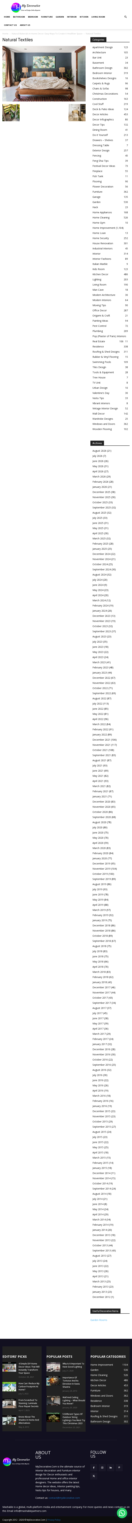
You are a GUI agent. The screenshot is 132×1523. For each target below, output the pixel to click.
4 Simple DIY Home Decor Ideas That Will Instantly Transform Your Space (29, 1368)
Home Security (100, 238)
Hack (95, 207)
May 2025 (97, 528)
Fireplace (97, 171)
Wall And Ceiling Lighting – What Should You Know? (74, 1400)
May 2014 (97, 1209)
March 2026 (99, 476)
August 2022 (99, 698)
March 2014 (99, 1219)
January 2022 (99, 734)
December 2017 (101, 987)
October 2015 (100, 1121)
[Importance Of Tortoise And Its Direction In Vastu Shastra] (53, 1381)
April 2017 (97, 1028)
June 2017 (97, 1018)
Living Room (98, 16)
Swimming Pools (101, 362)
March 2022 (99, 724)
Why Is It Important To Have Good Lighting (73, 1365)
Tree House (99, 377)
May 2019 (97, 899)
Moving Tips (99, 305)
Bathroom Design (102, 67)
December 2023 (101, 615)
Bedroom (33, 16)
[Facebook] (93, 1467)
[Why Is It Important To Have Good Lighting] (53, 1367)
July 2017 (97, 1013)
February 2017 (100, 1039)
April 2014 (97, 1214)
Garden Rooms (98, 1320)
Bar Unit (97, 57)
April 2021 (97, 781)
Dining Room (99, 129)
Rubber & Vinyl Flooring (105, 356)
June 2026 (97, 461)
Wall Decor (98, 413)
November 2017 (101, 992)
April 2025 (97, 533)
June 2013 (97, 1266)
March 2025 (99, 538)
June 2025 (97, 523)
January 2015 (99, 1168)
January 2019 (99, 920)
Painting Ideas (100, 320)
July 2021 (97, 765)
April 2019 (97, 904)
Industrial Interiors (102, 248)
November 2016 (101, 1054)
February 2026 (100, 481)
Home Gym (98, 222)
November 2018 (101, 930)
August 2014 (99, 1193)
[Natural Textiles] (44, 100)
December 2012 (101, 1297)
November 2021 (101, 744)
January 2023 (99, 672)
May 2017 (97, 1023)
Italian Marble (100, 264)
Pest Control (99, 325)
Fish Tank (97, 176)
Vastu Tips (98, 398)
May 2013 (97, 1271)
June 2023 (97, 646)
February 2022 (100, 729)
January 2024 (99, 610)
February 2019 (100, 915)
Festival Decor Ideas (103, 166)
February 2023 (100, 667)
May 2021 (97, 775)
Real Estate (98, 341)
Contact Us (10, 25)
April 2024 (97, 595)
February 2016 (100, 1100)
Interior (72, 16)
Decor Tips (98, 124)
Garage (96, 196)
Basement (98, 62)
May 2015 (97, 1147)
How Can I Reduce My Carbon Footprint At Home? (29, 1386)
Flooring (97, 181)
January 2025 (99, 548)
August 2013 (99, 1255)
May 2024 (97, 590)
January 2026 (99, 486)
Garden (60, 16)
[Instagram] (102, 1467)
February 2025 (100, 543)
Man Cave (98, 289)
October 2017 (100, 997)
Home (7, 16)
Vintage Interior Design (105, 408)
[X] (93, 1476)
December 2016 (101, 1049)
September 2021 (101, 755)
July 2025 (97, 517)
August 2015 (99, 1131)
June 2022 (97, 708)
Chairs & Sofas (100, 88)
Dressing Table (100, 145)
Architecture (99, 52)
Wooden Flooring (102, 429)
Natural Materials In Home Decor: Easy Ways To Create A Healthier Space (47, 33)
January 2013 (99, 1291)
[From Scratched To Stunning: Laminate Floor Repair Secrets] (9, 1403)
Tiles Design (99, 367)
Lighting (96, 279)
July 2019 (97, 889)
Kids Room (98, 269)
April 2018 (97, 966)
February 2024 (100, 605)
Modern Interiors (101, 300)
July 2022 (97, 703)
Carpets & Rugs (101, 83)
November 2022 (101, 683)
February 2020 (100, 853)
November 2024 (101, 559)
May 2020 (97, 837)
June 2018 (97, 956)
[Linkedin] (110, 1467)
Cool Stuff (97, 104)
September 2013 (101, 1250)
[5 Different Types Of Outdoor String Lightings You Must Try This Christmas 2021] (53, 1417)
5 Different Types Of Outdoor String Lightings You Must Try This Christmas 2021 (74, 1419)
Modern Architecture (103, 295)
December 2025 (101, 492)
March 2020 (99, 848)
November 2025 (101, 497)
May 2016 (97, 1085)
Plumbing (97, 331)
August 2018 (99, 946)
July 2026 (97, 456)
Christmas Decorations (105, 93)
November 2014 (101, 1178)
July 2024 (97, 579)
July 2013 (97, 1260)
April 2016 (97, 1090)
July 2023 (97, 641)
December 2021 (101, 739)
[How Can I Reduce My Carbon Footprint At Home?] (9, 1386)
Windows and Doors (103, 424)
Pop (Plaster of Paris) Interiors (109, 336)
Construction (99, 98)
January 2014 (99, 1229)
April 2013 (97, 1276)
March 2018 (99, 971)
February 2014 (100, 1224)
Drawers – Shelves (102, 140)
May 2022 (97, 713)
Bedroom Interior (102, 73)
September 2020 (101, 817)
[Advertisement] (89, 7)
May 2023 (97, 652)
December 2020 (101, 801)
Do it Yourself (100, 135)
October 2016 (100, 1059)
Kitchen (84, 16)
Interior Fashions (101, 258)
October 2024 (100, 564)
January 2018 (99, 982)
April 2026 (97, 471)
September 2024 (101, 569)
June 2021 (97, 770)
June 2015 (97, 1142)
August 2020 (99, 822)
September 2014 (101, 1188)
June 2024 (97, 584)
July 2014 (97, 1199)
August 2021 (99, 760)
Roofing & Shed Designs (106, 351)
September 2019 (101, 879)
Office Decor (99, 310)
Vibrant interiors (101, 403)
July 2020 (97, 827)
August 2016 (99, 1070)
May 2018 (97, 961)
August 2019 (99, 884)
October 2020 (100, 812)
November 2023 (101, 621)
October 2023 (100, 626)
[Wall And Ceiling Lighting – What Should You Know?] (53, 1400)
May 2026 (97, 466)
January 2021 (99, 796)
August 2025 (99, 512)
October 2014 (100, 1183)
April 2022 (97, 719)
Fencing (96, 155)
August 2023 (99, 636)
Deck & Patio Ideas (103, 109)
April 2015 (97, 1152)
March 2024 (99, 600)
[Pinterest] (119, 1467)
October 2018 (100, 935)
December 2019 (101, 863)
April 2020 (97, 842)
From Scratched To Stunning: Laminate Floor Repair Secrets (28, 1403)
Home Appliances (102, 212)
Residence (98, 346)
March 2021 (99, 786)
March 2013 (99, 1281)
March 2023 (99, 662)
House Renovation (102, 243)
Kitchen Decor (100, 274)
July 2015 (97, 1137)
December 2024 (101, 554)
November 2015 (101, 1116)
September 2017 (101, 1002)
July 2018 (97, 951)
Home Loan (99, 233)
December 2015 (101, 1111)
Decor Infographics (103, 119)
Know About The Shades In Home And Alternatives (29, 1419)
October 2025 (100, 502)
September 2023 (101, 631)
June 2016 (97, 1080)
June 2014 (97, 1204)
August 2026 (99, 450)
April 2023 (97, 657)
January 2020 (99, 858)
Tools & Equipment (103, 372)
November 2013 (101, 1240)
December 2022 (101, 677)
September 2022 (101, 693)
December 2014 (101, 1173)
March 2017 (99, 1033)
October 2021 (100, 750)
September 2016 (101, 1064)
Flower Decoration (102, 186)
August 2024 (99, 574)
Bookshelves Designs (104, 78)
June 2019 (97, 894)
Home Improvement (103, 227)
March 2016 (99, 1095)
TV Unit (96, 382)
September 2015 (101, 1126)
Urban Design (100, 387)
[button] (125, 17)
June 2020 (97, 832)
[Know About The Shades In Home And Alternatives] (9, 1420)
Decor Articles (100, 114)
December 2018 (101, 925)
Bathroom (19, 16)
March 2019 (99, 910)
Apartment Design (102, 47)
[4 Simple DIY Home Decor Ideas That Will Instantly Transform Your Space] (9, 1367)
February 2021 (100, 791)
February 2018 (100, 977)
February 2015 (100, 1162)
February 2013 (100, 1286)
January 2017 (99, 1044)
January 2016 (99, 1106)
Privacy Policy (53, 1519)
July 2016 (97, 1075)
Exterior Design (100, 150)
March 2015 (99, 1157)
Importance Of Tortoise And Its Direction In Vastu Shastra (71, 1382)
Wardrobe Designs (102, 418)
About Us (25, 25)
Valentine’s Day (100, 393)
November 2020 (101, 806)
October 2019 (100, 873)
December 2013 (101, 1235)
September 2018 (101, 941)
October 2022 (100, 688)
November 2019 (101, 868)
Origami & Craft (101, 315)
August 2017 (99, 1008)
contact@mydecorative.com (64, 1497)
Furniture (47, 16)
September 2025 (101, 507)
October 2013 (100, 1245)
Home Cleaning (100, 217)
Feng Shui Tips (100, 160)
